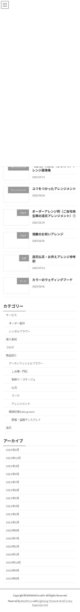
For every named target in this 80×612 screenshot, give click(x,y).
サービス (11, 315)
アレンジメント (21, 403)
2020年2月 (12, 546)
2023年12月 (13, 458)
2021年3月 (12, 506)
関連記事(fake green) (21, 411)
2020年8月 (12, 530)
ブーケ (16, 395)
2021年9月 (12, 474)
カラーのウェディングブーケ (52, 280)
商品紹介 (11, 355)
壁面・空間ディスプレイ (26, 419)
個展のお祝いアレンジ (47, 234)
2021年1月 (12, 522)
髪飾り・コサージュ (23, 379)
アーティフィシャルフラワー (26, 363)
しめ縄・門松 (20, 371)
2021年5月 (12, 498)
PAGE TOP (74, 589)
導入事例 (11, 339)
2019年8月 (12, 578)
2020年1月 (12, 554)
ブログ (10, 347)
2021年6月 (12, 490)
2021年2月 (12, 514)
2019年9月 (12, 570)
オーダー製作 (17, 323)
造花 (8, 427)
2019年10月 (13, 562)
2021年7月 (12, 482)
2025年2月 (12, 450)
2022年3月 (12, 466)
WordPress (27, 601)
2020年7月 (12, 538)
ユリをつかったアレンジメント (54, 189)
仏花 (14, 387)
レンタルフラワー (19, 331)
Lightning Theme (47, 601)
